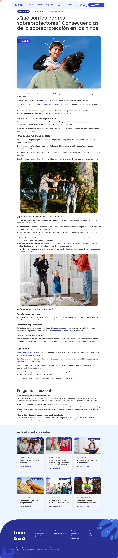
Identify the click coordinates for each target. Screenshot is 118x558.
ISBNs (91, 538)
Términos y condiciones (94, 554)
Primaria (74, 536)
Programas (29, 5)
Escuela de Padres (23, 11)
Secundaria (75, 538)
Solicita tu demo (95, 5)
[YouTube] (19, 538)
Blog (90, 533)
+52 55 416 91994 (43, 534)
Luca (18, 5)
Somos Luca (59, 5)
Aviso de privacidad (108, 554)
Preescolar (75, 533)
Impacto (49, 5)
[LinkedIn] (23, 538)
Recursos (68, 5)
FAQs (91, 536)
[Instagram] (15, 538)
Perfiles (40, 5)
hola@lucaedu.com (43, 536)
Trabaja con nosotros (60, 533)
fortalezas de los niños (63, 113)
